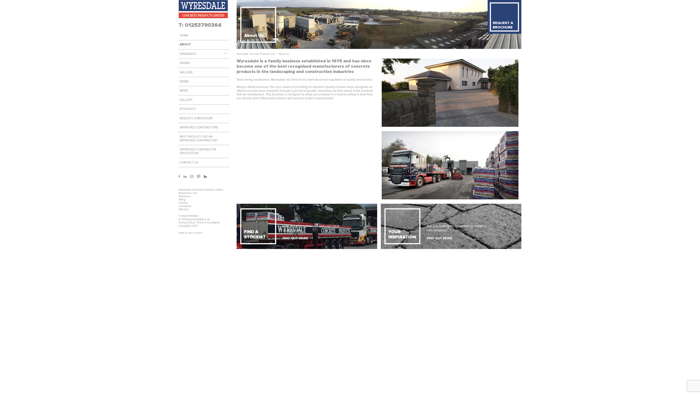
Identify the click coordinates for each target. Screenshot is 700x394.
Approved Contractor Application (198, 151)
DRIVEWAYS (188, 54)
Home (184, 35)
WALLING (186, 72)
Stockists (188, 109)
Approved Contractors (199, 127)
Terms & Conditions (208, 222)
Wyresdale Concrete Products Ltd (256, 53)
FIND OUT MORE (295, 238)
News (184, 90)
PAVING (185, 63)
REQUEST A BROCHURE (503, 25)
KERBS (184, 81)
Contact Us (189, 162)
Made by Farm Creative (190, 232)
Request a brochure (196, 118)
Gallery (186, 100)
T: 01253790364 (200, 25)
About (185, 44)
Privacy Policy (187, 222)
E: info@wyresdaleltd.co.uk (194, 219)
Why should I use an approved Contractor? (199, 138)
